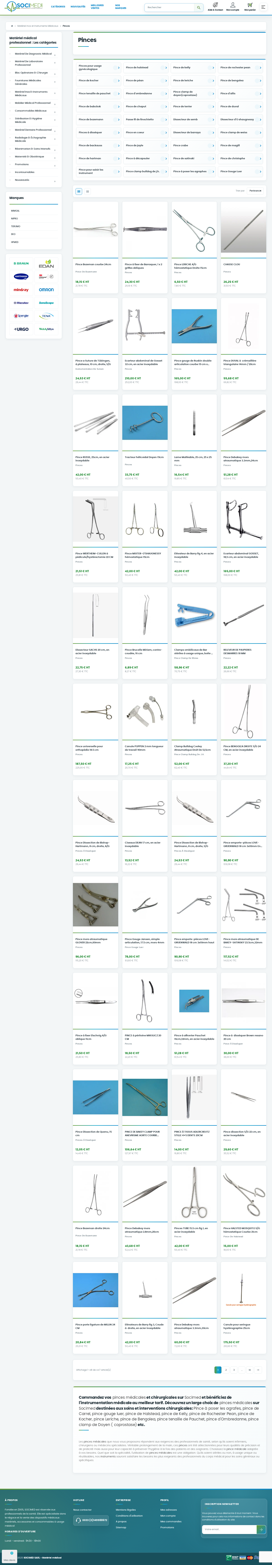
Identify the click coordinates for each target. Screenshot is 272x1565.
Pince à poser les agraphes (189, 171)
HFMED (15, 242)
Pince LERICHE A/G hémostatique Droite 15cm (190, 266)
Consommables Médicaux (30, 111)
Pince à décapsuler (138, 158)
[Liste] (87, 191)
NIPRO (14, 219)
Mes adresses (168, 1510)
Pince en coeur (135, 132)
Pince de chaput (136, 106)
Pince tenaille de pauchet (94, 93)
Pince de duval (230, 106)
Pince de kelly (181, 67)
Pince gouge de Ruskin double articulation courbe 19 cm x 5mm (192, 363)
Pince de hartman (90, 158)
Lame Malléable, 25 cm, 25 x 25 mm (193, 459)
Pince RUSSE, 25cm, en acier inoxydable (92, 459)
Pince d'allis (228, 93)
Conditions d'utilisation (129, 1516)
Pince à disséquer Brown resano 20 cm (243, 1037)
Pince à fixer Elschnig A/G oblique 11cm (91, 1037)
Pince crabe (180, 145)
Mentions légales (126, 1510)
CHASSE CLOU (232, 264)
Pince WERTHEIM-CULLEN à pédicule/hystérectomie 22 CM (94, 555)
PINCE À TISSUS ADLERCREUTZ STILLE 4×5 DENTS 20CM (191, 1134)
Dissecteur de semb (185, 119)
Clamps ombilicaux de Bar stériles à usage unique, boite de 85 (194, 652)
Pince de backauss (90, 145)
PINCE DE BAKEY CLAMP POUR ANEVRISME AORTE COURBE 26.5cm (142, 1134)
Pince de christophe (233, 158)
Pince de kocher (88, 80)
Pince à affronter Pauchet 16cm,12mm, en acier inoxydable (194, 1037)
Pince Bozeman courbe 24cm (93, 264)
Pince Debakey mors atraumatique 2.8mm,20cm (142, 1230)
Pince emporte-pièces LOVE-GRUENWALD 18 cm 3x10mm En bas (242, 845)
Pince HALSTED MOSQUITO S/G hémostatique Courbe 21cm (242, 1230)
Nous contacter (82, 1510)
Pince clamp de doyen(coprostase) (185, 94)
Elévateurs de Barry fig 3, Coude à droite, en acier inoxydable (144, 1326)
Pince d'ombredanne (139, 93)
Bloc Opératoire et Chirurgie (31, 73)
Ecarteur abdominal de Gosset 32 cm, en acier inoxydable (143, 363)
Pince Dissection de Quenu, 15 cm (93, 1134)
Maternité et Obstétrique (29, 157)
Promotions (22, 164)
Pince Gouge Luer (231, 171)
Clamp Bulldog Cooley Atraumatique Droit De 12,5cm (192, 748)
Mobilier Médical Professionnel (33, 103)
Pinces (128, 273)
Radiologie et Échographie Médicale (30, 140)
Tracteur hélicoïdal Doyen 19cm (144, 457)
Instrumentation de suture (89, 369)
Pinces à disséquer (90, 132)
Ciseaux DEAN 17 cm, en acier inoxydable (142, 845)
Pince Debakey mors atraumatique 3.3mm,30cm (191, 1326)
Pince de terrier (182, 106)
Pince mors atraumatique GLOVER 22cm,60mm (91, 941)
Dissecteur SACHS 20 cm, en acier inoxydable (92, 652)
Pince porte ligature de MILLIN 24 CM (95, 1326)
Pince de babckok (90, 106)
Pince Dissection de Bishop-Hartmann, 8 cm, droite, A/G (92, 845)
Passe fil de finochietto (140, 119)
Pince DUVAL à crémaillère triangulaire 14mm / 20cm (240, 363)
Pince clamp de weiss (234, 132)
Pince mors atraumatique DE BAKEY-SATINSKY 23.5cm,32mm (243, 941)
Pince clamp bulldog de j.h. (142, 171)
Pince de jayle (134, 145)
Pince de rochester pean (235, 67)
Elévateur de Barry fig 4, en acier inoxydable (194, 555)
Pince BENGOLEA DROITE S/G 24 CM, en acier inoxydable (242, 748)
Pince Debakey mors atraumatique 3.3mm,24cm (241, 459)
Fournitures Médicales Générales (28, 82)
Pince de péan (135, 80)
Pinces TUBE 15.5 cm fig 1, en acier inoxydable (191, 1230)
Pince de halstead (137, 67)
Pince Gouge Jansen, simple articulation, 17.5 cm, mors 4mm (144, 941)
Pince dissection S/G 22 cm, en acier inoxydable (242, 1134)
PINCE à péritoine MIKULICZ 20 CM (143, 1037)
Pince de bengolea (232, 80)
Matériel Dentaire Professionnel (33, 130)
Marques (16, 197)
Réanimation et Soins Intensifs (32, 149)
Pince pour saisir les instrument (91, 171)
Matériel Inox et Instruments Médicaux (31, 94)
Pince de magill (230, 145)
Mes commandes (171, 1521)
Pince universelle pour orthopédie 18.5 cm (89, 748)
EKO (13, 234)
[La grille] (78, 191)
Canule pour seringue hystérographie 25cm (237, 1326)
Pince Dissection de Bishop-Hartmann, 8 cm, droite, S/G (191, 845)
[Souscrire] (261, 1529)
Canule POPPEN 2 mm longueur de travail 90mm (144, 748)
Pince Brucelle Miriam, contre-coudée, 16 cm (143, 652)
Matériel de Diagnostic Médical (33, 54)
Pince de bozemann (91, 119)
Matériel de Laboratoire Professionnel (29, 63)
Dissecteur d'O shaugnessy (237, 119)
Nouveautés (22, 180)
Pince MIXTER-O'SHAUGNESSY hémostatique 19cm (143, 555)
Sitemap (121, 1527)
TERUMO (15, 226)
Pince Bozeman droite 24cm (92, 1228)
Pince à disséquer (233, 1044)
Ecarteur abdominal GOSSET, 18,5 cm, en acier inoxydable (241, 555)
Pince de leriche (183, 80)
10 (250, 1370)
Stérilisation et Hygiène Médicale (28, 120)
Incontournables (24, 172)
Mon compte (168, 1516)
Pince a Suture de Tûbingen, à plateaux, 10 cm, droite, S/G (93, 363)
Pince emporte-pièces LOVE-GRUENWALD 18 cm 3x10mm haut (194, 941)
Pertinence (256, 190)
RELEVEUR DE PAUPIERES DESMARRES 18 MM (237, 652)
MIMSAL (15, 211)
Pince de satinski (183, 158)
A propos (121, 1521)
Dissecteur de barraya (187, 132)
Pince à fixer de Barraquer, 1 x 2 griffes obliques (143, 266)
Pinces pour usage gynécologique (90, 68)
